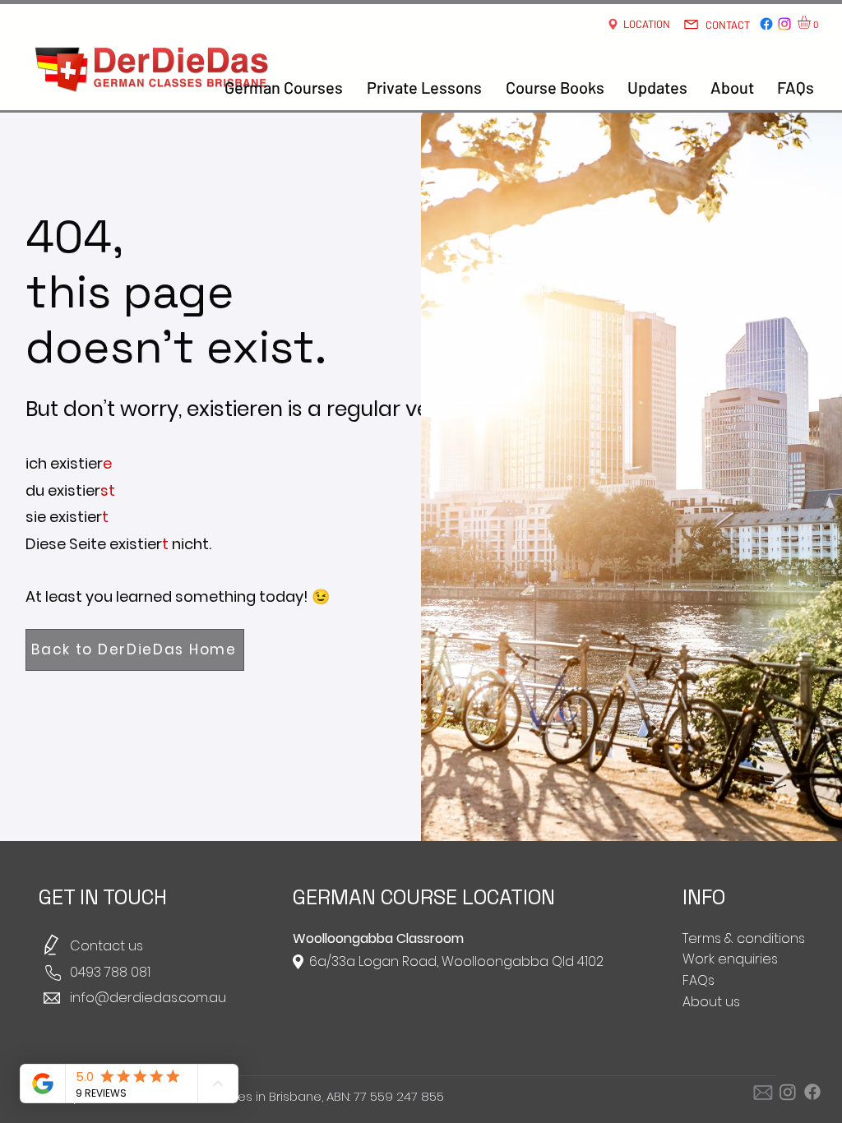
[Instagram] (784, 24)
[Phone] (53, 973)
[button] (812, 22)
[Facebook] (766, 24)
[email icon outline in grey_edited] (763, 1091)
